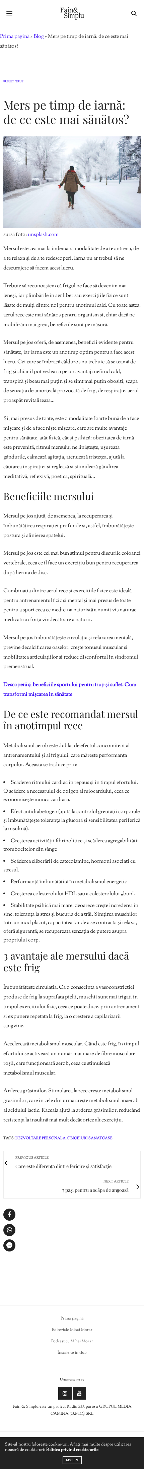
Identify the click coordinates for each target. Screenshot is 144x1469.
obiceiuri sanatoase (90, 1138)
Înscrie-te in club (72, 1353)
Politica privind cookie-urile (72, 1450)
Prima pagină (14, 37)
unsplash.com (43, 235)
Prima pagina (72, 1318)
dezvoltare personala (40, 1138)
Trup (19, 81)
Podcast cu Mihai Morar (72, 1341)
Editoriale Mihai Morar (72, 1330)
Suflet (8, 81)
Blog (38, 37)
